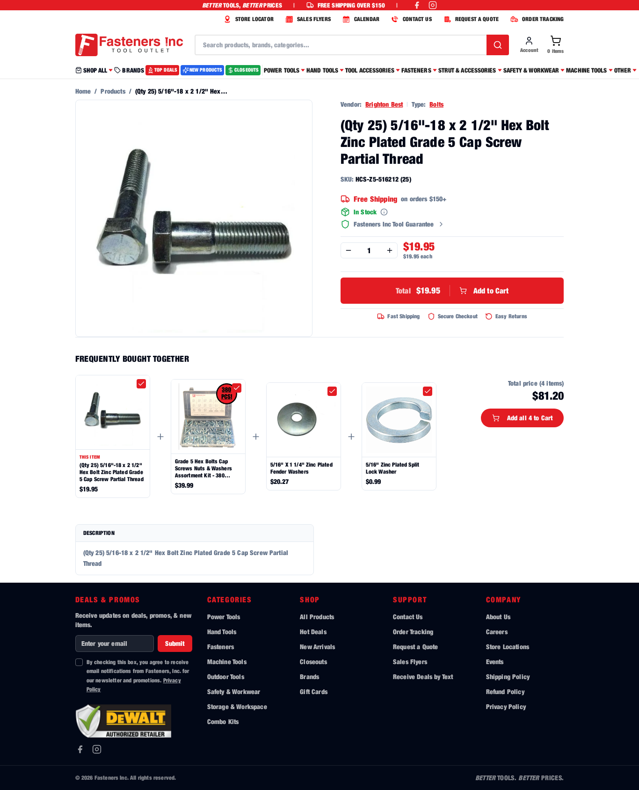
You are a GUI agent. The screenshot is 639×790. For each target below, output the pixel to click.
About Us (498, 617)
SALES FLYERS (314, 18)
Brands (309, 676)
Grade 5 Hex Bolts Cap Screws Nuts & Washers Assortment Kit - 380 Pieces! (203, 468)
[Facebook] (80, 749)
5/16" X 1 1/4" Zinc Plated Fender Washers (301, 468)
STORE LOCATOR (254, 18)
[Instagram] (97, 749)
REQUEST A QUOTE (477, 18)
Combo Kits (223, 721)
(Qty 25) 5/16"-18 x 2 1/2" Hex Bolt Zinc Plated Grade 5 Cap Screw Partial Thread (112, 472)
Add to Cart (452, 290)
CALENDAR (366, 18)
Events (495, 662)
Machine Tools (227, 662)
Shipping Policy (508, 676)
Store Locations (507, 647)
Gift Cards (313, 691)
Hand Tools (222, 632)
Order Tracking (413, 632)
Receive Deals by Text (423, 676)
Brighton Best (384, 104)
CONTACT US (417, 18)
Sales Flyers (410, 662)
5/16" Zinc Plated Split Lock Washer (393, 468)
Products (113, 91)
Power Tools (223, 617)
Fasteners (220, 647)
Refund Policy (505, 691)
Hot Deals (313, 632)
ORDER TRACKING (543, 18)
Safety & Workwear (234, 691)
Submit (175, 643)
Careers (497, 632)
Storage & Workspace (237, 706)
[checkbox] (141, 383)
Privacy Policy (506, 706)
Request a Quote (415, 647)
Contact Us (408, 617)
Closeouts (313, 662)
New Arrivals (317, 647)
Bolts (436, 104)
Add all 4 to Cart (530, 418)
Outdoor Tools (225, 676)
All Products (317, 617)
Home (83, 91)
